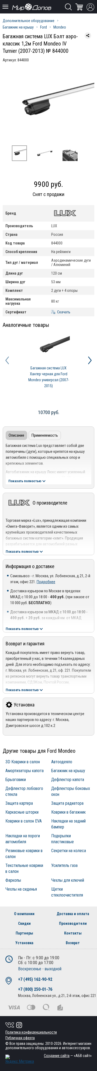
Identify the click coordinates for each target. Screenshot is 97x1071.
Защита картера (19, 803)
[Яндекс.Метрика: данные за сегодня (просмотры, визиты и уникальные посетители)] (19, 1059)
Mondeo (59, 27)
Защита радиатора (67, 803)
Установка (24, 705)
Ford (43, 27)
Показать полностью (24, 481)
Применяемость (45, 435)
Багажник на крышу (18, 27)
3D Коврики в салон (22, 761)
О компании (24, 914)
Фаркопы (13, 880)
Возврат (73, 943)
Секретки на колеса (68, 850)
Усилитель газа (64, 865)
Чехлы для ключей (67, 880)
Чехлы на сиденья (21, 889)
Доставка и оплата (73, 914)
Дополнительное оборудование (28, 21)
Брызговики (15, 779)
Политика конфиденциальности (31, 1032)
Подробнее (46, 581)
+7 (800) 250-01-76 (35, 989)
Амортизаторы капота (24, 770)
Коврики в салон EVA (23, 821)
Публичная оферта (20, 1038)
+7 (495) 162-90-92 (35, 979)
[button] (7, 360)
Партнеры (24, 933)
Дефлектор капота (67, 779)
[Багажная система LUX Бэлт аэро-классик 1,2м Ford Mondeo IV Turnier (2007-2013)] (48, 105)
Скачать (63, 312)
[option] (48, 105)
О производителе (50, 503)
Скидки (24, 923)
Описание (16, 435)
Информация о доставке (30, 566)
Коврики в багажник (68, 812)
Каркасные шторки (22, 812)
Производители (73, 923)
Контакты (73, 933)
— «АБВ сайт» (68, 1056)
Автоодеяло (61, 761)
